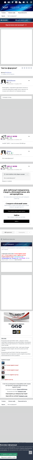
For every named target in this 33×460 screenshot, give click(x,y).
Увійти (16, 221)
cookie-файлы (11, 447)
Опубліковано (14, 83)
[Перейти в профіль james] (3, 377)
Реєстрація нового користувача (16, 211)
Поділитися (9, 232)
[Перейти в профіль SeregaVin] (3, 362)
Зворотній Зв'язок (22, 389)
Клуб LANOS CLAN (19, 20)
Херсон (12, 74)
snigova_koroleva (5, 374)
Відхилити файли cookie (8, 457)
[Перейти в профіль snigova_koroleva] (3, 372)
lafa (2, 370)
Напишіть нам (22, 391)
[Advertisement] (16, 46)
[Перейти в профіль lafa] (3, 367)
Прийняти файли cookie (9, 454)
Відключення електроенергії (15, 25)
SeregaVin (3, 365)
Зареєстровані (18, 259)
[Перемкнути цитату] (5, 174)
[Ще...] (29, 81)
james (2, 379)
